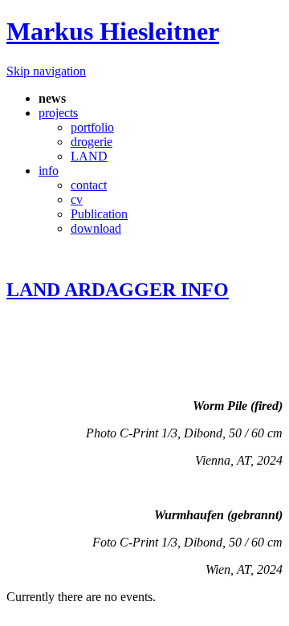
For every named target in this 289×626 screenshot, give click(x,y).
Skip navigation (46, 71)
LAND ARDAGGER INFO (117, 289)
